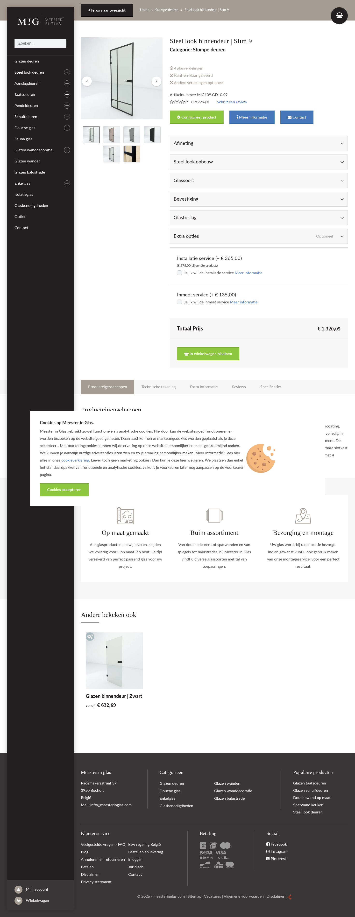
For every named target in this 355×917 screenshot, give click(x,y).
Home (144, 10)
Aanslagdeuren (27, 83)
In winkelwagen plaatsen (210, 354)
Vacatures (212, 896)
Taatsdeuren (24, 95)
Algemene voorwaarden (244, 896)
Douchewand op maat (312, 798)
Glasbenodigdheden (31, 206)
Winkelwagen (37, 901)
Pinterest (278, 859)
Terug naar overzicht (108, 10)
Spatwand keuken (308, 805)
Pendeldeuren (26, 106)
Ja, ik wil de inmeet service (206, 302)
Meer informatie (252, 117)
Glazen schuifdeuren (310, 790)
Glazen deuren (26, 61)
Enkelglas (22, 183)
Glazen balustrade (29, 172)
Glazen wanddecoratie (33, 150)
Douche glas (24, 128)
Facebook (278, 844)
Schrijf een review (232, 102)
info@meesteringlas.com (111, 805)
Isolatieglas (23, 194)
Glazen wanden (27, 161)
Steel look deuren (29, 72)
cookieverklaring (75, 460)
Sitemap (194, 896)
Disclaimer (275, 896)
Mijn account (36, 889)
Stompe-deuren (166, 10)
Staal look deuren (308, 812)
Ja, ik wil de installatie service (209, 273)
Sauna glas (23, 139)
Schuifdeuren (25, 117)
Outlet (20, 217)
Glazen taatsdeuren (309, 783)
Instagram (278, 852)
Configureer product (198, 117)
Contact (21, 228)
